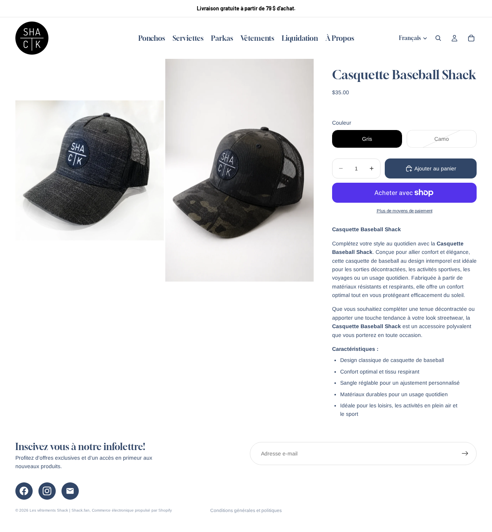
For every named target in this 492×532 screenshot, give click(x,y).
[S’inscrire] (465, 453)
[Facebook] (24, 491)
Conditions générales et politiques (246, 510)
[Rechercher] (438, 38)
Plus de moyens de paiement (404, 210)
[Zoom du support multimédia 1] (89, 170)
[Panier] (471, 38)
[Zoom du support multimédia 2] (239, 170)
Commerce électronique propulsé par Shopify (132, 510)
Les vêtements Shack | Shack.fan (60, 510)
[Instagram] (47, 491)
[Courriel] (70, 491)
